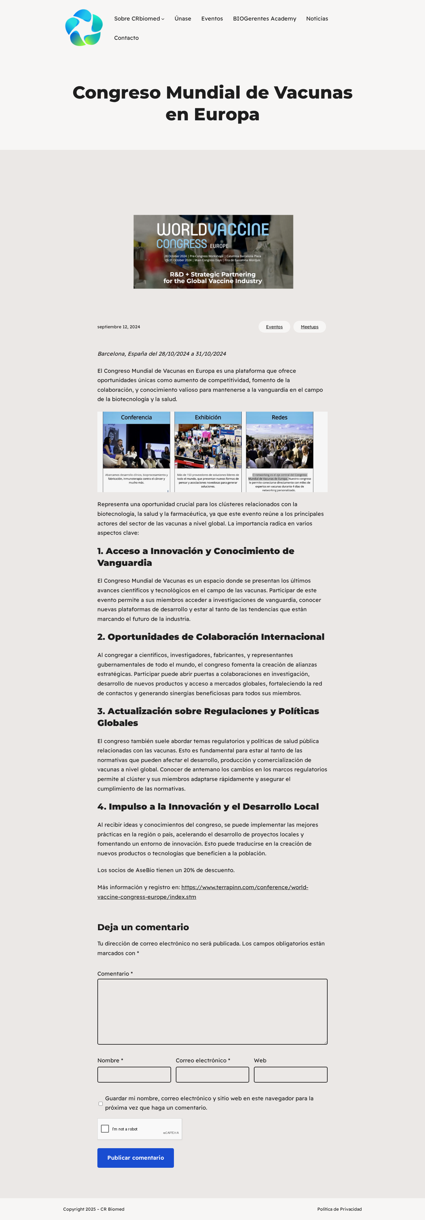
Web (260, 1060)
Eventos (274, 327)
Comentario (115, 973)
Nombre (110, 1060)
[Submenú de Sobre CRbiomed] (163, 18)
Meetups (310, 327)
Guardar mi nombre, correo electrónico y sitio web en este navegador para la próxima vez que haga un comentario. (209, 1103)
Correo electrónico (203, 1060)
